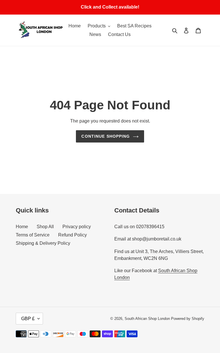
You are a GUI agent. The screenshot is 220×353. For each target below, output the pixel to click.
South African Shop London (147, 318)
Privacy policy (76, 226)
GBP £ (28, 318)
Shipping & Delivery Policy (43, 243)
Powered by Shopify (187, 318)
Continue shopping (105, 136)
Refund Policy (72, 234)
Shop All (45, 226)
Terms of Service (33, 234)
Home (22, 226)
